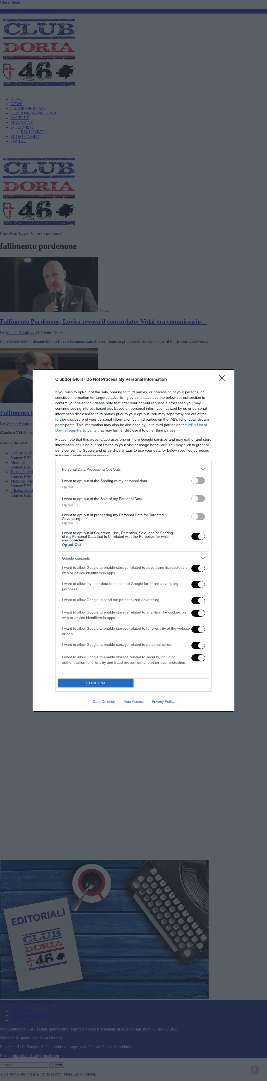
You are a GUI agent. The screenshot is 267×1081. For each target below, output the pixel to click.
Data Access (133, 701)
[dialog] (133, 540)
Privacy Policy (163, 701)
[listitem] (133, 469)
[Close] (224, 380)
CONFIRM (96, 683)
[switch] (198, 480)
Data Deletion (104, 701)
